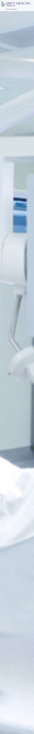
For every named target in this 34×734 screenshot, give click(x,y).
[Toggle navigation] (29, 3)
